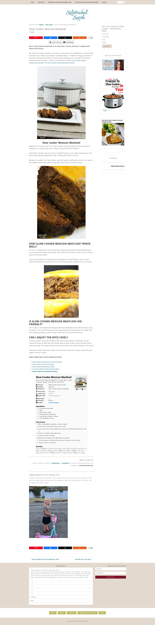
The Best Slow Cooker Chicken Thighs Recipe (112, 121)
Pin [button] (84, 389)
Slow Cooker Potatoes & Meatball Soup (45, 559)
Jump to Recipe (56, 42)
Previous (33, 597)
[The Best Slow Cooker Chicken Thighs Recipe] (113, 134)
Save (37, 37)
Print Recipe (69, 42)
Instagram (55, 463)
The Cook (48, 25)
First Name (105, 34)
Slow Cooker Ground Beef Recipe (44, 371)
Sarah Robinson (54, 402)
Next (32, 600)
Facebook (65, 463)
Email (103, 40)
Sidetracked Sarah (77, 14)
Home (41, 25)
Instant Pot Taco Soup (83, 559)
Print (79, 389)
